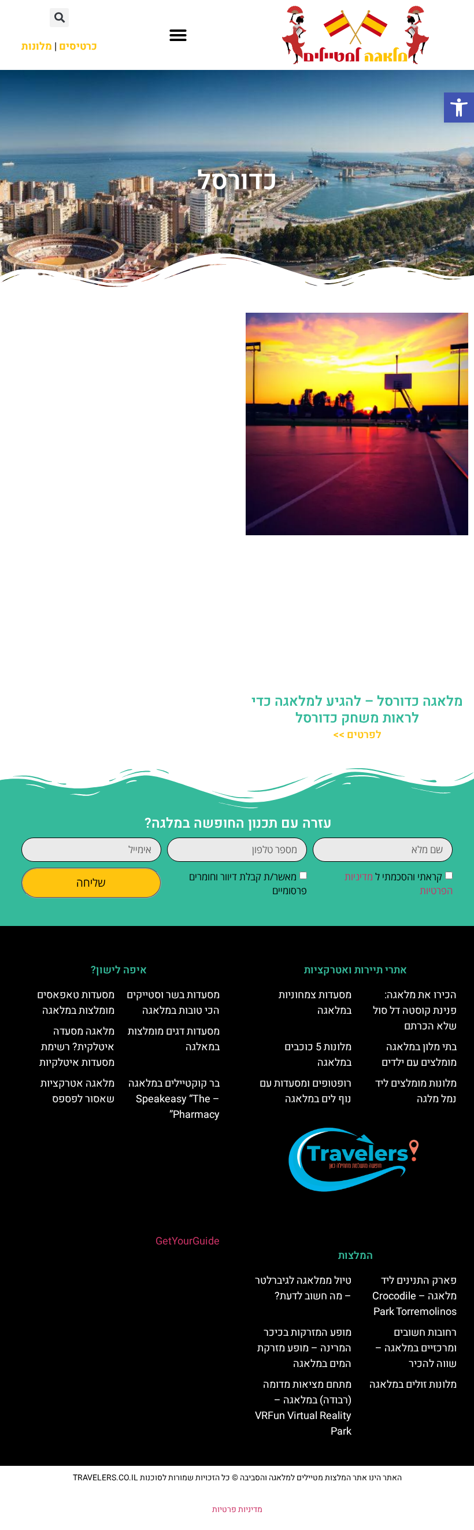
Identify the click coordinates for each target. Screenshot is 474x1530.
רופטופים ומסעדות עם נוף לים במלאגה (305, 1091)
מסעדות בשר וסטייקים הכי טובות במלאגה (173, 1002)
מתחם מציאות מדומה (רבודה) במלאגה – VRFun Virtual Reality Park (303, 1408)
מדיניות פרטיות (237, 1509)
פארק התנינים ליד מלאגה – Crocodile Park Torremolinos (414, 1296)
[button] (459, 107)
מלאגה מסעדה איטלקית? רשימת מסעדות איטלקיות (76, 1047)
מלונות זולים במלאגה (413, 1384)
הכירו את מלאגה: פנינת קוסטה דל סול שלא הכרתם (415, 1010)
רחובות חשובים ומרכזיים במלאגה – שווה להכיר (416, 1348)
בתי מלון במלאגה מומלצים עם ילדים (419, 1054)
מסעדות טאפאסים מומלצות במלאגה (75, 1002)
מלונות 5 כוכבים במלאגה (317, 1054)
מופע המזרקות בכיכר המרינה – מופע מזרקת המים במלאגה (304, 1348)
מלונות (36, 46)
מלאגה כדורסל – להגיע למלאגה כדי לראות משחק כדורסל (357, 709)
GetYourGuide (187, 1241)
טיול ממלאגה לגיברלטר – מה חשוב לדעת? (303, 1288)
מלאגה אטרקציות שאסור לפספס (77, 1091)
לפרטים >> (357, 735)
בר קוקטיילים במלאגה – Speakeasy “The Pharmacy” (174, 1099)
